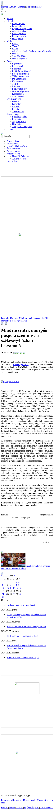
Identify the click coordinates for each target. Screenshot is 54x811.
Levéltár (15, 109)
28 (14, 594)
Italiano (38, 7)
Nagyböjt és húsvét (20, 156)
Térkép (15, 84)
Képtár (15, 43)
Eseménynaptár (19, 33)
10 (3, 588)
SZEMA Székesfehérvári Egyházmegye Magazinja (31, 49)
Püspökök (16, 119)
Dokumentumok (19, 79)
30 (19, 594)
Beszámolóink (18, 26)
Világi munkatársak (20, 76)
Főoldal (4, 318)
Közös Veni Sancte (15, 648)
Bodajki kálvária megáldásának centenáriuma (26, 645)
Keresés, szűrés (19, 36)
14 (14, 588)
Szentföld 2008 (18, 56)
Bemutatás (16, 101)
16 (19, 588)
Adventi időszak (19, 159)
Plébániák (16, 69)
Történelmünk (13, 114)
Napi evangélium (19, 58)
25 (5, 594)
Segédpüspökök (19, 121)
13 (11, 588)
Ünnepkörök (17, 38)
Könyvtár (16, 104)
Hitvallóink (17, 124)
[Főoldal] (2, 5)
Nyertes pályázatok (20, 91)
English (12, 7)
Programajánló (18, 23)
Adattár (10, 61)
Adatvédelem (18, 96)
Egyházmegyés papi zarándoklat (21, 605)
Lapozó (10, 129)
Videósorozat (18, 111)
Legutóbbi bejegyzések (22, 28)
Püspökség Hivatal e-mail (24, 800)
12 (8, 588)
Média (9, 41)
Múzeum (16, 106)
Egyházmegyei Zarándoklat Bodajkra (23, 657)
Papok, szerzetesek (20, 74)
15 (17, 588)
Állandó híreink (19, 31)
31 (3, 597)
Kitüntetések (17, 81)
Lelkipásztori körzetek (22, 71)
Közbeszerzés (18, 94)
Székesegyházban (21, 364)
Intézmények (17, 66)
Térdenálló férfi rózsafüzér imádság (22, 636)
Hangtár (15, 53)
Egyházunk (17, 64)
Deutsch (21, 7)
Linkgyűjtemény (19, 89)
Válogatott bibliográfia (22, 126)
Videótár (16, 46)
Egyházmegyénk (19, 116)
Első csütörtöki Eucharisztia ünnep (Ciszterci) (26, 626)
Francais (30, 7)
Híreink (10, 18)
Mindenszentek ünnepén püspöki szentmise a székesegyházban (24, 319)
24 (3, 594)
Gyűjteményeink (14, 99)
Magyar (4, 7)
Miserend (16, 86)
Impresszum (6, 800)
